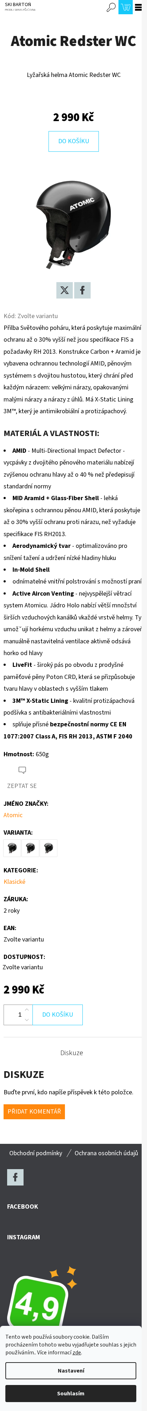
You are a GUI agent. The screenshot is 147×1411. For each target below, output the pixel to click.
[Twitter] (64, 290)
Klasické (14, 881)
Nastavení (71, 1371)
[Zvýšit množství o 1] (26, 1010)
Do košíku (73, 141)
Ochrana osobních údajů (106, 1153)
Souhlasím (71, 1393)
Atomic (13, 815)
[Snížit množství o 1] (26, 1020)
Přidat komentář (34, 1111)
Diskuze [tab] (71, 1053)
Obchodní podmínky (35, 1153)
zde (76, 1352)
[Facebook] (82, 290)
